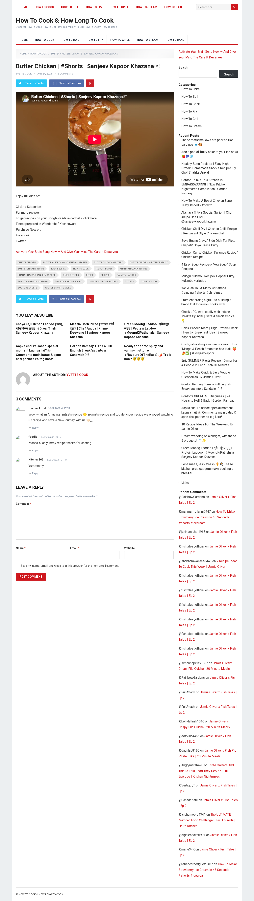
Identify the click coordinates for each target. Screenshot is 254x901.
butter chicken (27, 262)
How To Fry (94, 7)
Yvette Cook (24, 73)
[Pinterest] (90, 83)
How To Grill (119, 7)
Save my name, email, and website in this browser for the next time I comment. (70, 565)
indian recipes (104, 269)
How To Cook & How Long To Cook (65, 20)
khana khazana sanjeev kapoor (37, 275)
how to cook (81, 269)
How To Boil (70, 7)
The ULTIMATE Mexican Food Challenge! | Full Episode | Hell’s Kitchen (207, 820)
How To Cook (44, 7)
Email (74, 548)
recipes (105, 275)
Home (23, 7)
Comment (23, 503)
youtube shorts (27, 288)
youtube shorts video (58, 288)
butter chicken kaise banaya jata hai (65, 262)
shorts (129, 281)
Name (21, 548)
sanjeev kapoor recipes (103, 281)
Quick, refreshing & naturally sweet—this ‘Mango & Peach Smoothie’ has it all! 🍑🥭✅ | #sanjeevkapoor (209, 348)
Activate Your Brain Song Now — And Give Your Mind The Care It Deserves (67, 252)
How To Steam (146, 7)
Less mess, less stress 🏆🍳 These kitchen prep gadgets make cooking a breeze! (207, 468)
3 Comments (65, 73)
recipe (89, 275)
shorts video (149, 281)
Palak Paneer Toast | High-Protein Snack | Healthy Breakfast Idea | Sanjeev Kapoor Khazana (209, 332)
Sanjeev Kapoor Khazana (33, 281)
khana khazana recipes (133, 269)
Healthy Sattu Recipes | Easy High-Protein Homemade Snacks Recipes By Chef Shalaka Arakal (208, 168)
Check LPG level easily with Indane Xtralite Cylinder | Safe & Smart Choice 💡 (208, 316)
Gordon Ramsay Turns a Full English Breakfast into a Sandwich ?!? (91, 350)
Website (129, 548)
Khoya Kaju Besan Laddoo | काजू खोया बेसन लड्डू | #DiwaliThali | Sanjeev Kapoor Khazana (39, 328)
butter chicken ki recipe (108, 262)
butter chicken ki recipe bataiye (149, 262)
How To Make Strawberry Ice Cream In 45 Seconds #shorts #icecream (207, 517)
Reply (35, 427)
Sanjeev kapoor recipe (68, 281)
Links (185, 482)
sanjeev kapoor (126, 275)
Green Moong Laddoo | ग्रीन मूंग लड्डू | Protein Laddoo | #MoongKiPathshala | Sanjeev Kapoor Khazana (208, 452)
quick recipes (71, 275)
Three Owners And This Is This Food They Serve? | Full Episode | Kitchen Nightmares (206, 771)
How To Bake (173, 7)
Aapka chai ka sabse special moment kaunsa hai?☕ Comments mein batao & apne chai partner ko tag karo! (208, 412)
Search (183, 67)
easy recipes (58, 269)
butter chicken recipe (31, 269)
